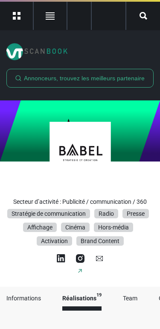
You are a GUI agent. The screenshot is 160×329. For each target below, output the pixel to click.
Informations (23, 298)
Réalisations (82, 298)
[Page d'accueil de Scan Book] (80, 51)
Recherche (143, 16)
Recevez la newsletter (108, 16)
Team (130, 298)
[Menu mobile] (17, 16)
